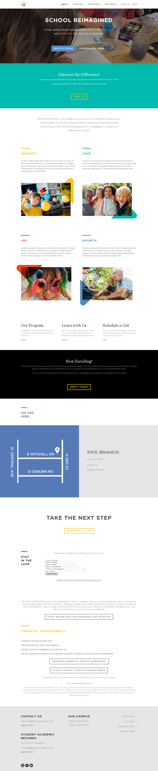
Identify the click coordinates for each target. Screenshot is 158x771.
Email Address (54, 567)
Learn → (65, 340)
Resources (110, 4)
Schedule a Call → (127, 726)
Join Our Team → (128, 731)
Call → (105, 340)
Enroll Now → (130, 717)
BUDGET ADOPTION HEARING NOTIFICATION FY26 (44, 650)
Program (78, 4)
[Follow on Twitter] (31, 765)
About (64, 4)
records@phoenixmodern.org (37, 748)
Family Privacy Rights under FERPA (79, 670)
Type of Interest (55, 569)
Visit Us (125, 4)
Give (134, 4)
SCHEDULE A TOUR (91, 48)
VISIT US (79, 97)
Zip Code (50, 571)
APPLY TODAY (79, 387)
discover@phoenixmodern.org (85, 580)
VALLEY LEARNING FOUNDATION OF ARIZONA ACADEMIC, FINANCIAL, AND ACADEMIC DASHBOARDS (67, 654)
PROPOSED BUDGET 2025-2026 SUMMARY (40, 645)
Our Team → (130, 721)
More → (44, 171)
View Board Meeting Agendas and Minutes (79, 617)
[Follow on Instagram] (22, 765)
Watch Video (63, 48)
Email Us (92, 465)
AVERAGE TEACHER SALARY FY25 (36, 641)
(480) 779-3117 (95, 470)
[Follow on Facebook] (27, 765)
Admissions (94, 4)
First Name (52, 562)
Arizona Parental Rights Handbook (79, 661)
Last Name (51, 564)
